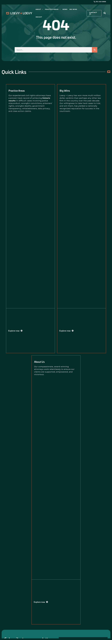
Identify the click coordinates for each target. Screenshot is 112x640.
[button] (42, 9)
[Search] (94, 50)
